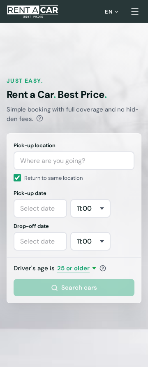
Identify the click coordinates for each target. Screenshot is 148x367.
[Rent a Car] (33, 11)
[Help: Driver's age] (102, 268)
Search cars (79, 287)
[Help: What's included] (39, 118)
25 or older (73, 268)
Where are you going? (52, 160)
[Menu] (134, 11)
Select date (37, 208)
